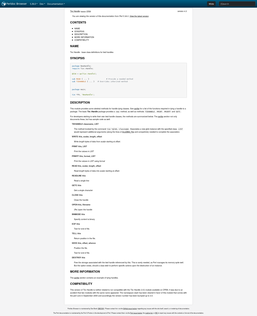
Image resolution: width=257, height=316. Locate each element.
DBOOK (101, 308)
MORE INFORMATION (84, 37)
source (83, 11)
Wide (211, 3)
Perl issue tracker (136, 313)
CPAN (88, 11)
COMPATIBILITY (81, 39)
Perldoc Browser (16, 3)
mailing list (149, 313)
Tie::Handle (75, 11)
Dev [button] (42, 3)
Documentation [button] (55, 3)
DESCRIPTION (81, 34)
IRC (156, 313)
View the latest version (139, 16)
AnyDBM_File (128, 131)
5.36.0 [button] (33, 3)
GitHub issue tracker (130, 308)
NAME (77, 28)
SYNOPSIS (79, 31)
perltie (136, 108)
